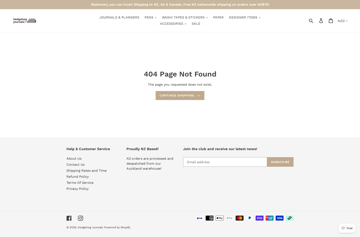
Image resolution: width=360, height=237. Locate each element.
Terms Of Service (80, 183)
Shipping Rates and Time (86, 171)
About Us (73, 158)
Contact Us (75, 165)
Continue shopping (177, 95)
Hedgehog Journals (90, 227)
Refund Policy (77, 177)
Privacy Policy (77, 189)
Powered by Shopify (117, 227)
